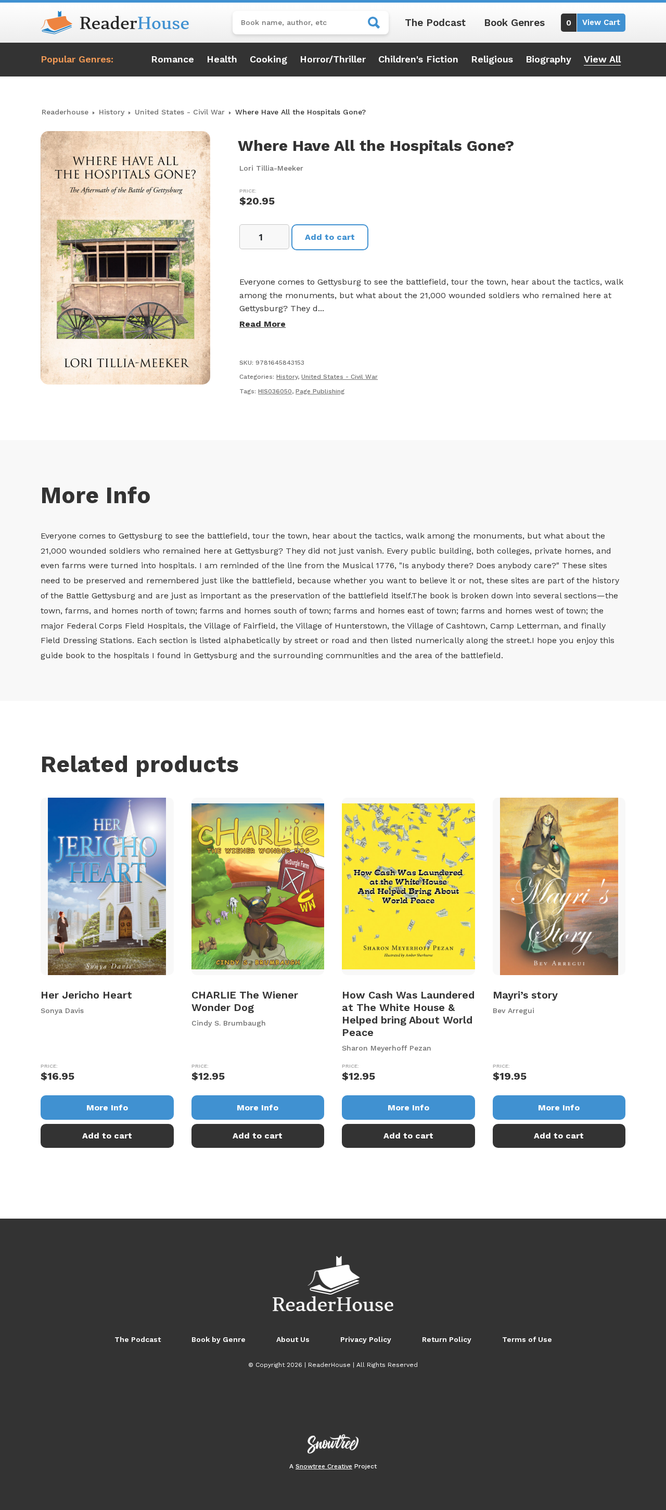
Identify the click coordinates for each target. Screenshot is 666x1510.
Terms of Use (527, 1339)
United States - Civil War (180, 112)
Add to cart (330, 237)
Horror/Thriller (333, 59)
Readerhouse (65, 112)
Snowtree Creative (324, 1466)
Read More (262, 324)
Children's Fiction (418, 59)
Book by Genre (218, 1339)
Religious (492, 59)
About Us (293, 1339)
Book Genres (514, 23)
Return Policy (446, 1339)
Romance (172, 59)
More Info (107, 1107)
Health (222, 59)
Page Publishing (320, 391)
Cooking (268, 59)
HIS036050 (275, 391)
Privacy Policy (365, 1339)
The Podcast (435, 23)
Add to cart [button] (107, 1136)
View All (602, 59)
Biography (548, 59)
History (111, 112)
